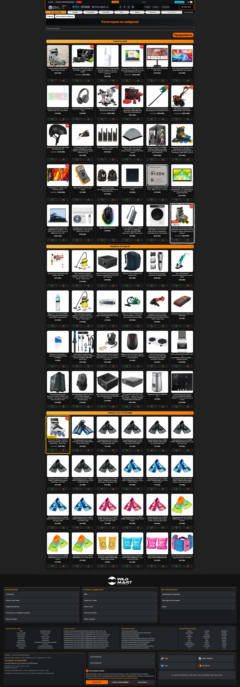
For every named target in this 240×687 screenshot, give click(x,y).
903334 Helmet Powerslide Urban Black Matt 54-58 (58, 148)
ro (188, 2)
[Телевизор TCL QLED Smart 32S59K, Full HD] (58, 175)
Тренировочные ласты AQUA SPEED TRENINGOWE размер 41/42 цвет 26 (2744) (132, 441)
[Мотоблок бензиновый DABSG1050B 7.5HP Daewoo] (182, 96)
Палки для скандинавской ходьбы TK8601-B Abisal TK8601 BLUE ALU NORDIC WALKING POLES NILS (83, 356)
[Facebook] (124, 7)
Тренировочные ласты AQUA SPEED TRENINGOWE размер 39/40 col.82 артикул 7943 (182, 480)
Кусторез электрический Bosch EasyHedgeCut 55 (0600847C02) (157, 109)
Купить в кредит (11, 619)
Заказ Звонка (188, 12)
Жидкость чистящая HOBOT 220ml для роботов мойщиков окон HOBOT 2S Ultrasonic (58, 315)
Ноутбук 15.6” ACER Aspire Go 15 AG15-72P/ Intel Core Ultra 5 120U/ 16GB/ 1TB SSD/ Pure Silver (132, 70)
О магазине (90, 12)
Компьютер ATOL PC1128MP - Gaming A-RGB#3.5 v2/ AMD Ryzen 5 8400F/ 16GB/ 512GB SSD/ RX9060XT (157, 150)
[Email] (133, 7)
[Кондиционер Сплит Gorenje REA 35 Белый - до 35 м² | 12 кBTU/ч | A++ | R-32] (83, 215)
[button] (115, 2)
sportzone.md (179, 2)
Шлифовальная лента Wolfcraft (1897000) (182, 314)
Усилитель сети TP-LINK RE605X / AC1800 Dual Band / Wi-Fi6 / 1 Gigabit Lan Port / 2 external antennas (107, 71)
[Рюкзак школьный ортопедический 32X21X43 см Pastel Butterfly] (107, 175)
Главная (75, 12)
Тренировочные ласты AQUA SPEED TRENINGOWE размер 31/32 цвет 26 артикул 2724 (107, 480)
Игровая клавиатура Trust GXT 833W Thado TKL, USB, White (58, 109)
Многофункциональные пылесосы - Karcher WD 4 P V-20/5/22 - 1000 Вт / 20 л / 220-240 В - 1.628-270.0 (82, 276)
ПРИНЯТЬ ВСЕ (97, 682)
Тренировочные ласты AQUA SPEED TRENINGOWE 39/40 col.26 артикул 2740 (157, 441)
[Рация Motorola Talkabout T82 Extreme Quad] (107, 135)
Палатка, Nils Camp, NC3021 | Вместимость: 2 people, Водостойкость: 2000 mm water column (132, 150)
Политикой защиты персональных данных (124, 678)
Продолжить (183, 35)
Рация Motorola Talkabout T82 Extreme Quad (107, 148)
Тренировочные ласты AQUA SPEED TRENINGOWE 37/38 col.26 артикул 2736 (182, 441)
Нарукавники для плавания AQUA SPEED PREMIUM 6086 (157, 556)
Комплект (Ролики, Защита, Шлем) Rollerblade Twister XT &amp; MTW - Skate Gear (58, 441)
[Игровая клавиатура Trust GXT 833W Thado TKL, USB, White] (58, 96)
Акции (164, 606)
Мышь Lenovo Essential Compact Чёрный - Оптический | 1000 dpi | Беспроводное (132, 355)
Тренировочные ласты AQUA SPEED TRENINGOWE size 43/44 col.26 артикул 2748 (107, 441)
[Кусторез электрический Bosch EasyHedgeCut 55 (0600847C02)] (157, 96)
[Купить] (52, 80)
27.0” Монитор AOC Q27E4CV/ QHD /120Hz (157, 69)
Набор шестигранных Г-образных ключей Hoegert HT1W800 (58, 355)
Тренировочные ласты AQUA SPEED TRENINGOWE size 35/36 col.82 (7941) (132, 480)
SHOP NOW (187, 7)
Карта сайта (88, 606)
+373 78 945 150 (95, 657)
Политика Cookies (90, 613)
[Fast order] (63, 80)
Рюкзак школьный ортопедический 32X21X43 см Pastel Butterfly (107, 189)
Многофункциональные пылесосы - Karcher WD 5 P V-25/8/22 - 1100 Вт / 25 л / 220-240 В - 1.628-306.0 (82, 316)
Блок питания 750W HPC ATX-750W (132, 188)
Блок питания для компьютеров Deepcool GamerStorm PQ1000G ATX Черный (107, 275)
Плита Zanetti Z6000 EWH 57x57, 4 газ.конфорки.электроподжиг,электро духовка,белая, (182, 356)
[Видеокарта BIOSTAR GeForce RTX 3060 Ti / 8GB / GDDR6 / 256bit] (83, 56)
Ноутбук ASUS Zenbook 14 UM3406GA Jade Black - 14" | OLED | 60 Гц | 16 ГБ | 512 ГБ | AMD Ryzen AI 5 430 (58, 230)
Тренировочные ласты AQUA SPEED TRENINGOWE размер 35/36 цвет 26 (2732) (58, 480)
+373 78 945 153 (95, 663)
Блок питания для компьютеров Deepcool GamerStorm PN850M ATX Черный (107, 396)
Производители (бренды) (171, 594)
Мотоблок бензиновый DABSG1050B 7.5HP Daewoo (182, 109)
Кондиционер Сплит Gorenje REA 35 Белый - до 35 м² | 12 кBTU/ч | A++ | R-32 (83, 229)
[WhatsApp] (129, 7)
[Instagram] (120, 7)
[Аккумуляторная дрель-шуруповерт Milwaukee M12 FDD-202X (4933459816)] (132, 96)
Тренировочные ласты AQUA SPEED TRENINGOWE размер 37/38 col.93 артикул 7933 (157, 518)
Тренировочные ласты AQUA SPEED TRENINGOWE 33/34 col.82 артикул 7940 (58, 518)
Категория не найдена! (65, 16)
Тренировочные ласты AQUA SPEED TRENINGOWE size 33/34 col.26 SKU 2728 (82, 480)
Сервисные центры (12, 606)
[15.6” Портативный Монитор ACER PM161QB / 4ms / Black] (182, 56)
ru (191, 2)
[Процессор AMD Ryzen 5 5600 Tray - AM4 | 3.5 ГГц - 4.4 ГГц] (157, 175)
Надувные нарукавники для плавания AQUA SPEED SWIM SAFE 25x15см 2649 (107, 557)
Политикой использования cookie (98, 678)
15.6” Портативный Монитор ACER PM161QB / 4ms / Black (182, 69)
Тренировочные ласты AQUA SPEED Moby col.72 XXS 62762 (82, 556)
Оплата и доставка (12, 600)
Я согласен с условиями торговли (18, 613)
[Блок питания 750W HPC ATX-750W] (132, 175)
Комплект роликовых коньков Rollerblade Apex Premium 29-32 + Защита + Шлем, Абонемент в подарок (182, 230)
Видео (137, 12)
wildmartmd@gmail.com (101, 7)
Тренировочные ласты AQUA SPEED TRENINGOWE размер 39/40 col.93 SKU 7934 (107, 518)
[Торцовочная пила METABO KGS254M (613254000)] (107, 96)
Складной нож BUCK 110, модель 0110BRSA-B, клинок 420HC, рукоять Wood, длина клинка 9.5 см (83, 150)
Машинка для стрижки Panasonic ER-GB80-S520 (157, 274)
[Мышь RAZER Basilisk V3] (107, 215)
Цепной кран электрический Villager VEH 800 (58, 274)
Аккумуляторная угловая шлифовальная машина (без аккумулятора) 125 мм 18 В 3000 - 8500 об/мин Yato (157, 316)
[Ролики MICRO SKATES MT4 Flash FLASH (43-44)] (58, 56)
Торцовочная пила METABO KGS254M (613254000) (107, 109)
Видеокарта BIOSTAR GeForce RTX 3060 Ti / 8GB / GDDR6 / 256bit (82, 70)
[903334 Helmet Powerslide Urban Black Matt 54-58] (58, 135)
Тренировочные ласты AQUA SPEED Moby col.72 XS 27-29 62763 (58, 557)
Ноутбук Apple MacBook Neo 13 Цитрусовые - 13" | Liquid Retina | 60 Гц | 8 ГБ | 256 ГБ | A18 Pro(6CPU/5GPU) (182, 190)
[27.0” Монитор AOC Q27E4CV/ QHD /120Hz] (157, 56)
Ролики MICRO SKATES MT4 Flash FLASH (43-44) (57, 69)
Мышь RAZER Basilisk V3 (107, 228)
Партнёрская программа (171, 600)
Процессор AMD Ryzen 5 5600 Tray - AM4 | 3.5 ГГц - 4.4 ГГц (157, 188)
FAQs (85, 594)
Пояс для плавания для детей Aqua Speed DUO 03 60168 (182, 556)
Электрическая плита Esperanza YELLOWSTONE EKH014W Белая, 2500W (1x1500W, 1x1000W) (157, 356)
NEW (51, 2)
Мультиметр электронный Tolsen (83, 188)
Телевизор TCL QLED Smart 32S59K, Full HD (58, 188)
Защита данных (89, 619)
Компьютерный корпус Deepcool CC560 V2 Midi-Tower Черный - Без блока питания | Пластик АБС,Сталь (58, 397)
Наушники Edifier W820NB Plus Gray (82, 109)
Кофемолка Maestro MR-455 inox (157, 395)
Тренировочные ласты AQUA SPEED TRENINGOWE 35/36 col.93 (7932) (132, 518)
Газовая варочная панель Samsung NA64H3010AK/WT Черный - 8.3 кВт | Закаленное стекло (182, 397)
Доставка (106, 12)
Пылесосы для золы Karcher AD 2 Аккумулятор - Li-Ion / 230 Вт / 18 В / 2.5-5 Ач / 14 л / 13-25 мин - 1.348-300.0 (107, 356)
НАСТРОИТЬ (142, 682)
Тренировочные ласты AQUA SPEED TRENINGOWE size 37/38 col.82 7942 (157, 480)
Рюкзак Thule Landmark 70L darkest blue (132, 274)
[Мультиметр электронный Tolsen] (83, 175)
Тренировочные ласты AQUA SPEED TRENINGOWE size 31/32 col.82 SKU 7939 (82, 518)
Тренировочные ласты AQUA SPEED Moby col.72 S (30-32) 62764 (182, 518)
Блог (121, 12)
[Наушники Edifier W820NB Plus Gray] (83, 96)
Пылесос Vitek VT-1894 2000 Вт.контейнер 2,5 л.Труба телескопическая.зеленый (132, 315)
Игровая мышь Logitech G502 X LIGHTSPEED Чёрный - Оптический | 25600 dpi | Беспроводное (83, 397)
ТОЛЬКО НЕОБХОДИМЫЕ (120, 682)
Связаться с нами (90, 600)
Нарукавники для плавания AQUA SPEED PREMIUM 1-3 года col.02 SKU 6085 (132, 557)
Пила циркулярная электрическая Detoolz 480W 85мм (182, 275)
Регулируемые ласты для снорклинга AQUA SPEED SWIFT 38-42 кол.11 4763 (82, 441)
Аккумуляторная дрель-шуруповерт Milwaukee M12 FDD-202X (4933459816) (132, 110)
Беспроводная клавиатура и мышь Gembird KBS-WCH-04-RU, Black (107, 315)
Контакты (153, 12)
